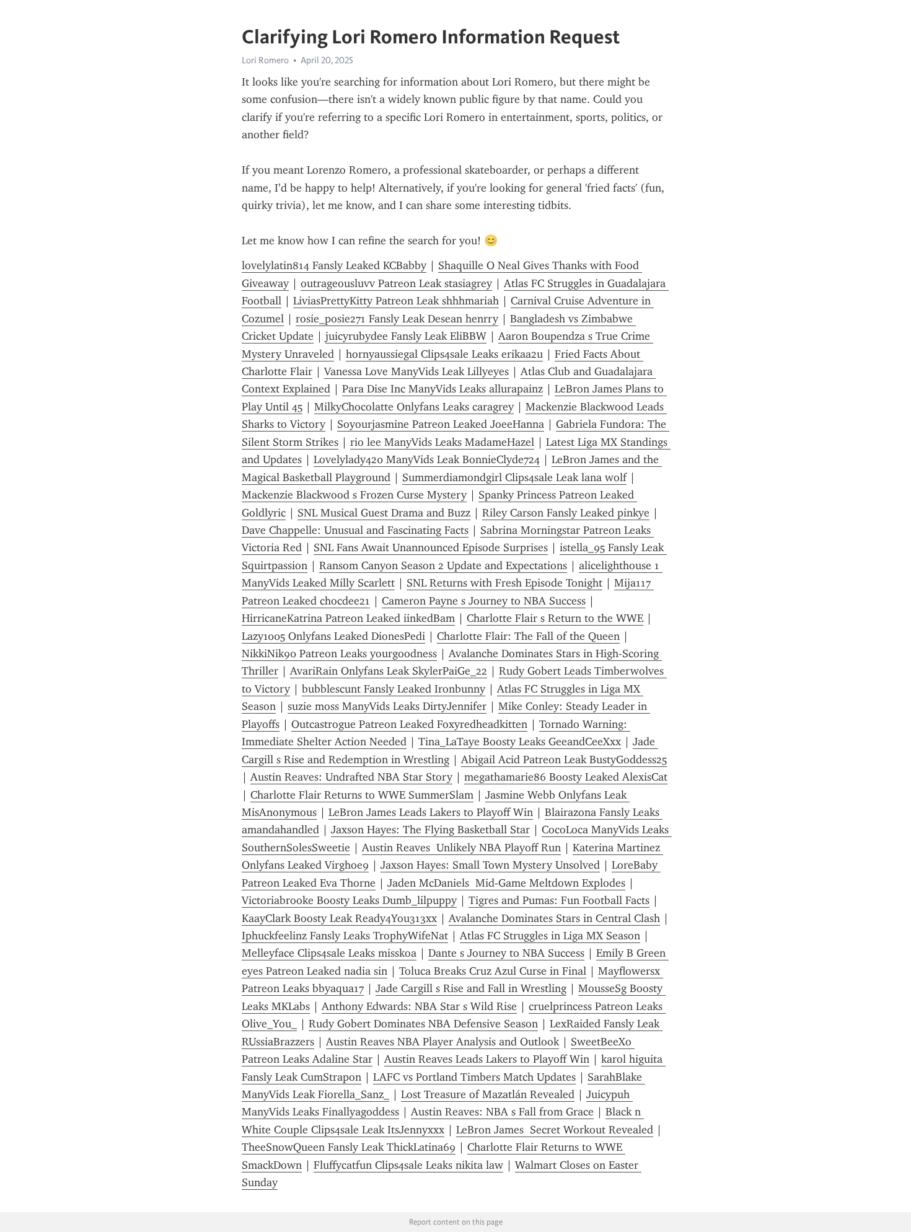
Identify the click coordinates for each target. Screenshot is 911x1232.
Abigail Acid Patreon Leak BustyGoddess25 (564, 759)
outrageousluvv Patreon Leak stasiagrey (396, 283)
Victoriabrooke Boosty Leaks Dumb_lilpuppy (349, 900)
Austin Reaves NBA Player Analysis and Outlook (442, 1041)
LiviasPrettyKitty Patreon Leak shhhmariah (396, 301)
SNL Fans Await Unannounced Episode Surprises (431, 547)
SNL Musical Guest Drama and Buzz (383, 513)
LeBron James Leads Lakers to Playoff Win (430, 812)
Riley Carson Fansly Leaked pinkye (565, 513)
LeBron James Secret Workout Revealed (554, 1130)
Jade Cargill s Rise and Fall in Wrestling (471, 988)
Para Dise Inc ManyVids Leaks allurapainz (442, 389)
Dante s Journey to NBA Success (506, 953)
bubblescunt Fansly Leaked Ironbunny (393, 689)
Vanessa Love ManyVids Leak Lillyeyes (416, 371)
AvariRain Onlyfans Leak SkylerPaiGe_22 (388, 671)
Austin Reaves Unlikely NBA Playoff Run (461, 847)
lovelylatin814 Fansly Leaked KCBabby (334, 265)
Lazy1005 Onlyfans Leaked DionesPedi (333, 636)
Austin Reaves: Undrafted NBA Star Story (351, 777)
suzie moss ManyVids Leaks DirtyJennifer (387, 706)
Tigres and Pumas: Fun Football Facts (559, 900)
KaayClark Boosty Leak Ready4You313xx (339, 918)
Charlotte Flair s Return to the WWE (555, 618)
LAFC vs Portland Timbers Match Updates (474, 1077)
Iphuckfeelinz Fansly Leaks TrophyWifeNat (345, 935)
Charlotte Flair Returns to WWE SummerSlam (361, 795)
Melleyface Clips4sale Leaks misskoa (329, 953)
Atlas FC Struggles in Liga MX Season (550, 935)
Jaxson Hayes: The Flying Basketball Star (430, 829)
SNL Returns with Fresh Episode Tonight (504, 583)
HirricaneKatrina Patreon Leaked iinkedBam (348, 618)
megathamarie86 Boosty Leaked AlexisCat (565, 777)
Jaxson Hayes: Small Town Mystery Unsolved (490, 865)
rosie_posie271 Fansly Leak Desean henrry (397, 319)
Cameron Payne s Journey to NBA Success (484, 601)
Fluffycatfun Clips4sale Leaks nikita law (408, 1165)
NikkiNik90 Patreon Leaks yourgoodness (339, 653)
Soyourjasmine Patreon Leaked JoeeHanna (440, 424)
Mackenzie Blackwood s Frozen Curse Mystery (354, 495)
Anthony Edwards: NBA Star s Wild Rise (419, 1006)
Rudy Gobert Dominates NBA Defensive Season (423, 1023)
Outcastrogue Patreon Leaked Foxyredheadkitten (409, 724)
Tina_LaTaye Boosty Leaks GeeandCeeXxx (519, 741)
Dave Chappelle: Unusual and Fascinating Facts (355, 530)
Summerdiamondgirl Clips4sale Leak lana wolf (514, 477)
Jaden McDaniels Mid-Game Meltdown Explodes (506, 883)
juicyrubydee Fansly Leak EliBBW (405, 336)
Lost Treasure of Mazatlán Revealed (487, 1094)
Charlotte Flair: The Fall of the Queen (528, 636)
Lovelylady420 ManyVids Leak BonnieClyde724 (427, 459)
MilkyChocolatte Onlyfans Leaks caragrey (414, 407)
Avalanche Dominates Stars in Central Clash (554, 918)
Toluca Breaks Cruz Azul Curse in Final (492, 971)
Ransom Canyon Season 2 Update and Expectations (443, 565)
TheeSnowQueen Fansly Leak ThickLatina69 (348, 1147)
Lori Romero (265, 60)
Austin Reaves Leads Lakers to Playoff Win (486, 1059)
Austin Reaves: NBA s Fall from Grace (502, 1112)
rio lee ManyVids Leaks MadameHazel (442, 442)
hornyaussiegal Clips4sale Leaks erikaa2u (444, 354)
